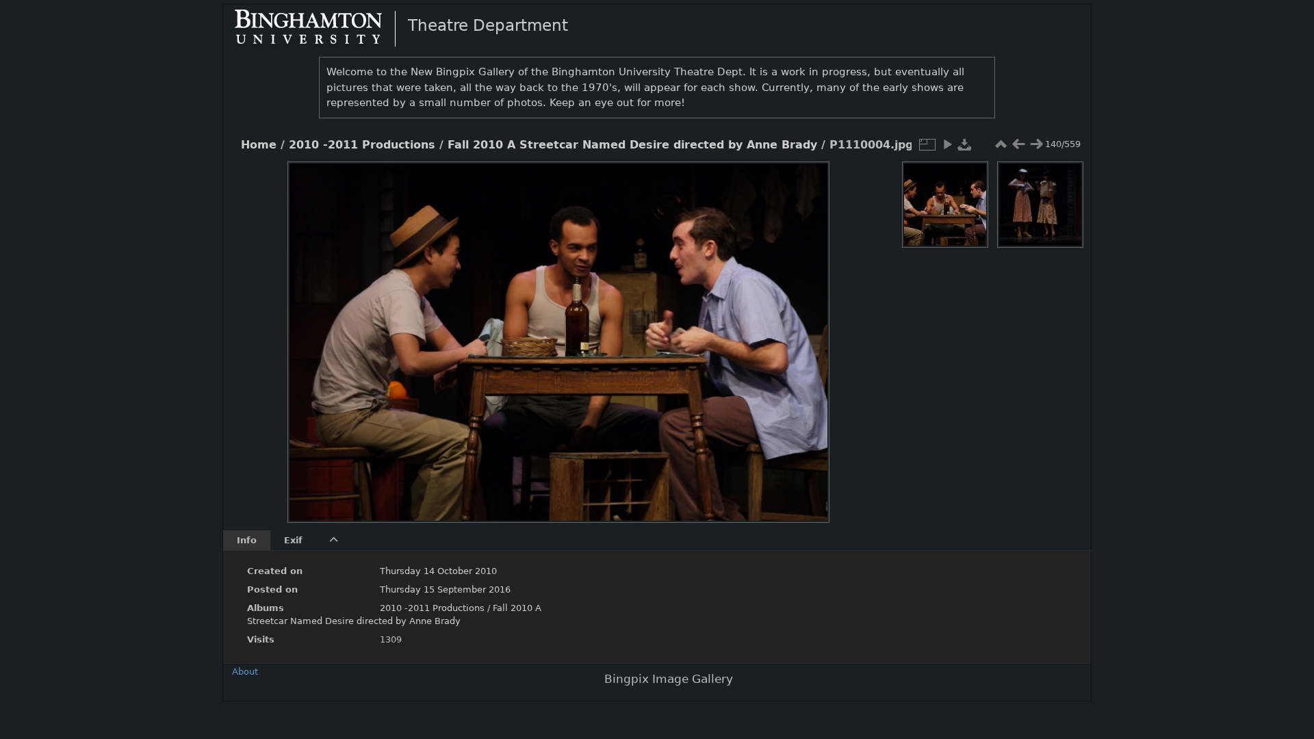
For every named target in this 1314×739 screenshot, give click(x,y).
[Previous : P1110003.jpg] (1018, 144)
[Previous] (309, 332)
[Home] (319, 28)
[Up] (553, 182)
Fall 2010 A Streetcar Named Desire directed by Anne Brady (632, 145)
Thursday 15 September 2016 (445, 589)
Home (258, 145)
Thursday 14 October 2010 (438, 571)
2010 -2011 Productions (362, 145)
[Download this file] (965, 144)
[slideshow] (947, 144)
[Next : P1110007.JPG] (1036, 144)
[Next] (807, 332)
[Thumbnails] (1000, 144)
